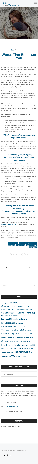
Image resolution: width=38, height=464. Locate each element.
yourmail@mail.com (12, 406)
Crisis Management (9, 313)
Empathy (18, 323)
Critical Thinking (24, 243)
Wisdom (16, 355)
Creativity (28, 309)
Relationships (7, 345)
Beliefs (13, 303)
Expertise (18, 327)
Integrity (29, 330)
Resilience (19, 345)
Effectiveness (27, 316)
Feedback (25, 327)
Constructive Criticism (18, 309)
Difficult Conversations (9, 316)
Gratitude (5, 330)
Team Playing (22, 351)
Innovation (13, 330)
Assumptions (5, 303)
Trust (31, 352)
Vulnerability (6, 356)
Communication (13, 243)
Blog (12, 50)
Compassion (20, 306)
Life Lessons (20, 334)
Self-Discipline (19, 348)
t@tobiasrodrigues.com (8, 224)
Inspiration (22, 330)
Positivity (29, 245)
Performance (17, 337)
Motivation (6, 338)
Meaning (28, 334)
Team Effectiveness (7, 352)
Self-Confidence (7, 348)
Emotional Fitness (8, 319)
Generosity (32, 327)
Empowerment (21, 245)
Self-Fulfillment (28, 348)
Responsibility (31, 345)
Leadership (7, 333)
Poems (11, 341)
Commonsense (21, 303)
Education (20, 315)
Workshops (24, 356)
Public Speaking (25, 341)
